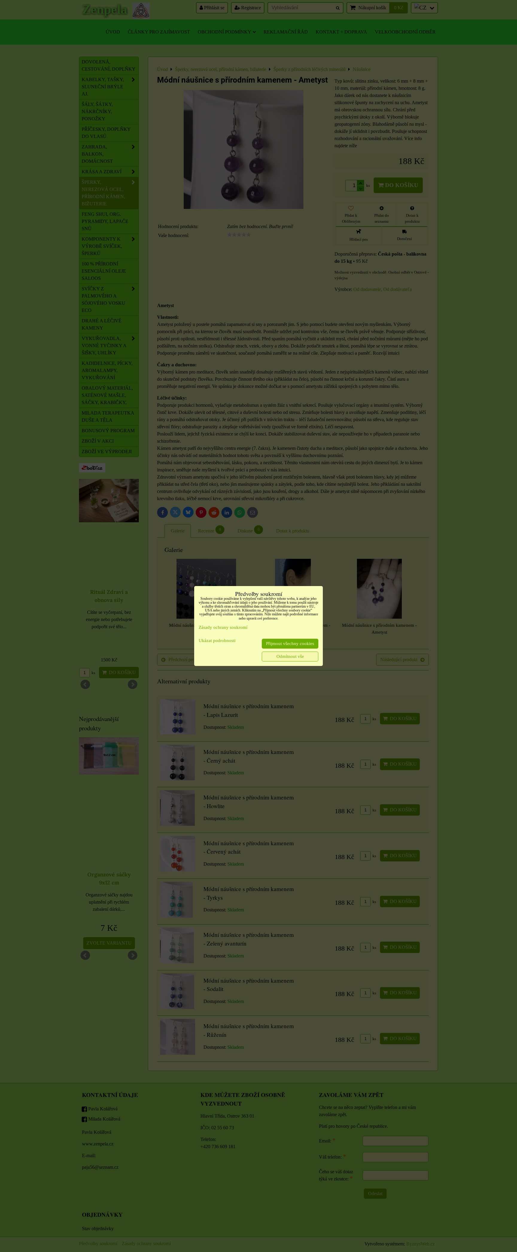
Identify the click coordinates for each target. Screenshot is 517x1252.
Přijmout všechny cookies (290, 643)
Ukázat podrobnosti (217, 640)
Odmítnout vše (290, 656)
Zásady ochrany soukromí (223, 627)
